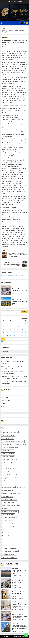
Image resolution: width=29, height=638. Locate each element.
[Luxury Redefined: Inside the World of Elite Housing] (6, 572)
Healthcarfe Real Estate (7, 466)
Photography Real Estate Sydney (10, 511)
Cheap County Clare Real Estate (10, 447)
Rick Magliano (6, 47)
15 (22, 330)
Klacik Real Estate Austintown (9, 481)
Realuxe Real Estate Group (8, 554)
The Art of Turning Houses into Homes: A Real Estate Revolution (19, 290)
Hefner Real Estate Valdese (8, 469)
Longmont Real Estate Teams (9, 493)
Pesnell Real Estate (6, 508)
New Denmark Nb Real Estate (9, 499)
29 (22, 336)
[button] (1, 23)
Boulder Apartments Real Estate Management (13, 441)
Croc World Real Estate (7, 450)
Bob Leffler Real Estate (7, 438)
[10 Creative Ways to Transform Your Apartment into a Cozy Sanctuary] (6, 583)
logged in (10, 275)
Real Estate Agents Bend (8, 520)
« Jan (2, 341)
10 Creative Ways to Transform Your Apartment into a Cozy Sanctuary (18, 583)
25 (7, 336)
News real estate (5, 400)
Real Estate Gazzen (7, 536)
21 (18, 333)
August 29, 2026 (17, 305)
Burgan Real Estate (6, 444)
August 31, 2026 (17, 294)
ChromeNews (15, 636)
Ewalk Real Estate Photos (8, 463)
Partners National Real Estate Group (11, 505)
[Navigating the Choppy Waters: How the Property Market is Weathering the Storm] (6, 627)
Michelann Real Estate (7, 496)
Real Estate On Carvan (7, 542)
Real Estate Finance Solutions (9, 533)
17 (3, 333)
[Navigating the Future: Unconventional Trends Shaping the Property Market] (6, 605)
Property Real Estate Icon (8, 514)
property (3, 403)
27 (14, 336)
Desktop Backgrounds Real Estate (10, 459)
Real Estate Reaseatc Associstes (10, 551)
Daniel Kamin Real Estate (8, 453)
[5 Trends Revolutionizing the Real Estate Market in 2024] (6, 301)
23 (25, 333)
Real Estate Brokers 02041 (8, 524)
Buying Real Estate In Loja (20, 444)
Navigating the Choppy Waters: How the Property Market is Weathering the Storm (19, 627)
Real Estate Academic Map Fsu (9, 517)
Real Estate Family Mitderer (8, 530)
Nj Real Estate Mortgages (8, 502)
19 (11, 333)
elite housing (4, 397)
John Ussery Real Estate (7, 472)
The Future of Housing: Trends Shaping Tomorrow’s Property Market (19, 594)
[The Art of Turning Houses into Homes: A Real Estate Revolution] (6, 290)
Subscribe (27, 23)
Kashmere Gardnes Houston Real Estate (11, 475)
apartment (4, 394)
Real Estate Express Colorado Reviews (11, 527)
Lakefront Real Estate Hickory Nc (10, 484)
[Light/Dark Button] (21, 23)
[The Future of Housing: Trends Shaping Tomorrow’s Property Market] (6, 594)
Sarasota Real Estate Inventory (9, 557)
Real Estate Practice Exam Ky (9, 548)
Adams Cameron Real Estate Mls (10, 432)
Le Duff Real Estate (21, 487)
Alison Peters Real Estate (8, 435)
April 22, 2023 (15, 47)
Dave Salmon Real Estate (8, 456)
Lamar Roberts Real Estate (8, 487)
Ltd (19, 493)
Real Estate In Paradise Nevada (9, 539)
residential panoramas (7, 410)
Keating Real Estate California (9, 478)
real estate (4, 37)
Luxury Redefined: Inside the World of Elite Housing (19, 571)
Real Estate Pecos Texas (8, 545)
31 (3, 339)
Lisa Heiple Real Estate (7, 490)
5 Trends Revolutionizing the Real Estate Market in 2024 (19, 301)
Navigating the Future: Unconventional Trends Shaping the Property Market (14, 377)
